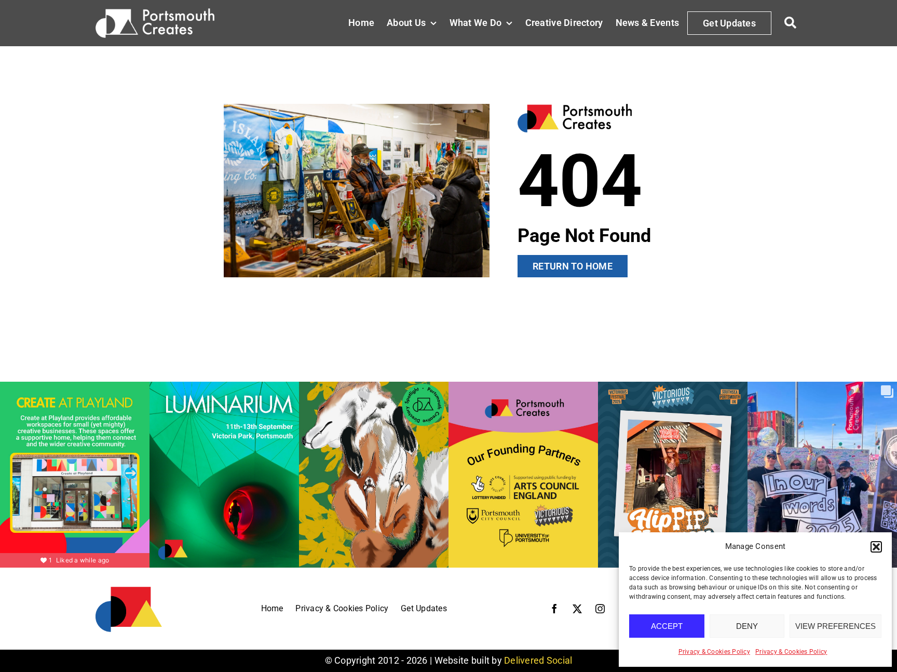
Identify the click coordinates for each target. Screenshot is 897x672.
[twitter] (577, 608)
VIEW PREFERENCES (835, 626)
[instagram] (600, 608)
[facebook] (554, 608)
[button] (876, 547)
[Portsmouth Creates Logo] (129, 589)
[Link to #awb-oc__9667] (790, 23)
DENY (747, 626)
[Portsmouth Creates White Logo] (155, 12)
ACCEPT (667, 626)
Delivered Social (538, 660)
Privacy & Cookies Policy (714, 651)
